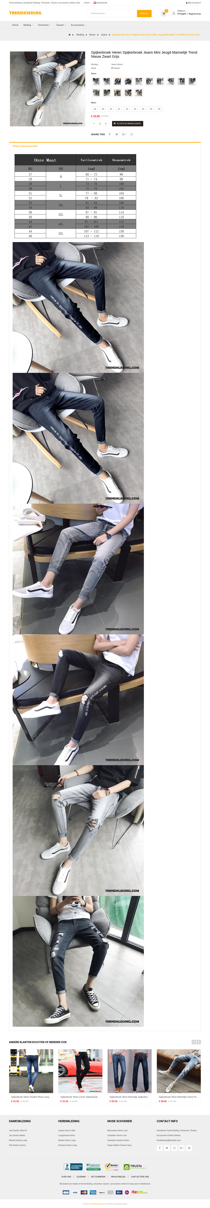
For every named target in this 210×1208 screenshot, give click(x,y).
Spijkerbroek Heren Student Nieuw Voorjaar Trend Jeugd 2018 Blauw (31, 1097)
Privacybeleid (118, 1177)
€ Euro (87, 3)
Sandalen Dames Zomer (118, 1140)
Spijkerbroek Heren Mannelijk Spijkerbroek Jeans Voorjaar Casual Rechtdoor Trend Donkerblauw (130, 1097)
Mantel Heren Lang (66, 1140)
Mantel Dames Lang (18, 1140)
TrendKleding (95, 1204)
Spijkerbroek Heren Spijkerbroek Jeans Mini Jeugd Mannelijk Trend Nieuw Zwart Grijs (156, 34)
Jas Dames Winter (17, 1135)
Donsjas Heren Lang (67, 1145)
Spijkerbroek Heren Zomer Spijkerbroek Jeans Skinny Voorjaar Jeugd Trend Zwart (80, 1097)
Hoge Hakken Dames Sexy (119, 1145)
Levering (81, 1177)
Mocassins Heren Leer (117, 1130)
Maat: (93, 103)
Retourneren (98, 1177)
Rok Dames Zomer (17, 1145)
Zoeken (144, 13)
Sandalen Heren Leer (117, 1135)
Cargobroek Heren (66, 1135)
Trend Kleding (15, 3)
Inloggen (181, 13)
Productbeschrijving (25, 146)
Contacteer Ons (140, 1177)
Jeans (104, 34)
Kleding (80, 34)
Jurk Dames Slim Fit (18, 1130)
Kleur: (94, 73)
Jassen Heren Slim (66, 1130)
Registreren (195, 14)
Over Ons (66, 1177)
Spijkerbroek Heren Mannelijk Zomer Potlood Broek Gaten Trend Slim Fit (179, 1097)
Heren (92, 34)
